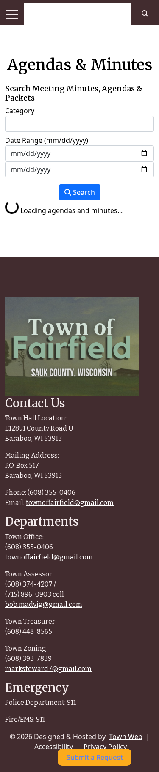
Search (83, 192)
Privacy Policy (105, 746)
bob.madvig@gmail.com (43, 604)
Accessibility (53, 746)
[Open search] (145, 13)
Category (19, 110)
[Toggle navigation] (12, 14)
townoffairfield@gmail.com (70, 503)
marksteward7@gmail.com (48, 669)
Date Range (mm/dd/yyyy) (46, 140)
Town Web (125, 736)
